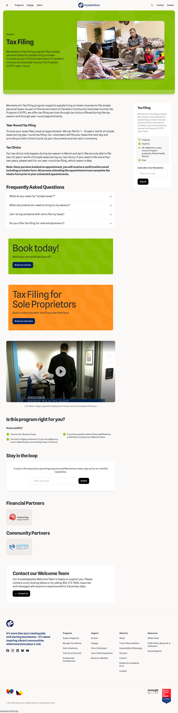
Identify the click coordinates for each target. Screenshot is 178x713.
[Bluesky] (22, 650)
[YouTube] (27, 650)
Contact (160, 5)
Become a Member (99, 658)
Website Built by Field (47, 703)
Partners (123, 653)
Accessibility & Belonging (130, 648)
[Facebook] (7, 650)
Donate (170, 5)
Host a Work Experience (102, 653)
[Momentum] (89, 5)
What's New (153, 638)
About (39, 5)
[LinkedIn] (17, 650)
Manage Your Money (72, 643)
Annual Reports (155, 651)
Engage (30, 5)
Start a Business (70, 648)
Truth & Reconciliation (129, 643)
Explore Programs (71, 638)
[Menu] (7, 5)
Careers (123, 658)
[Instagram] (12, 650)
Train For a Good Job (72, 653)
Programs (19, 5)
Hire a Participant (99, 648)
